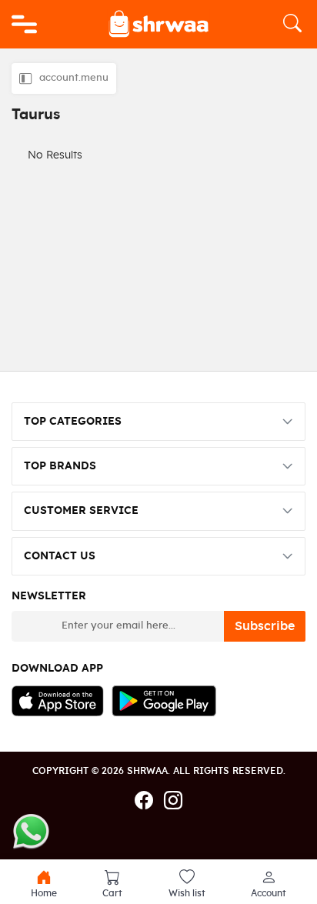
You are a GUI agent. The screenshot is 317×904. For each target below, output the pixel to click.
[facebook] (143, 801)
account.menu (73, 78)
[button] (268, 884)
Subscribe (265, 626)
